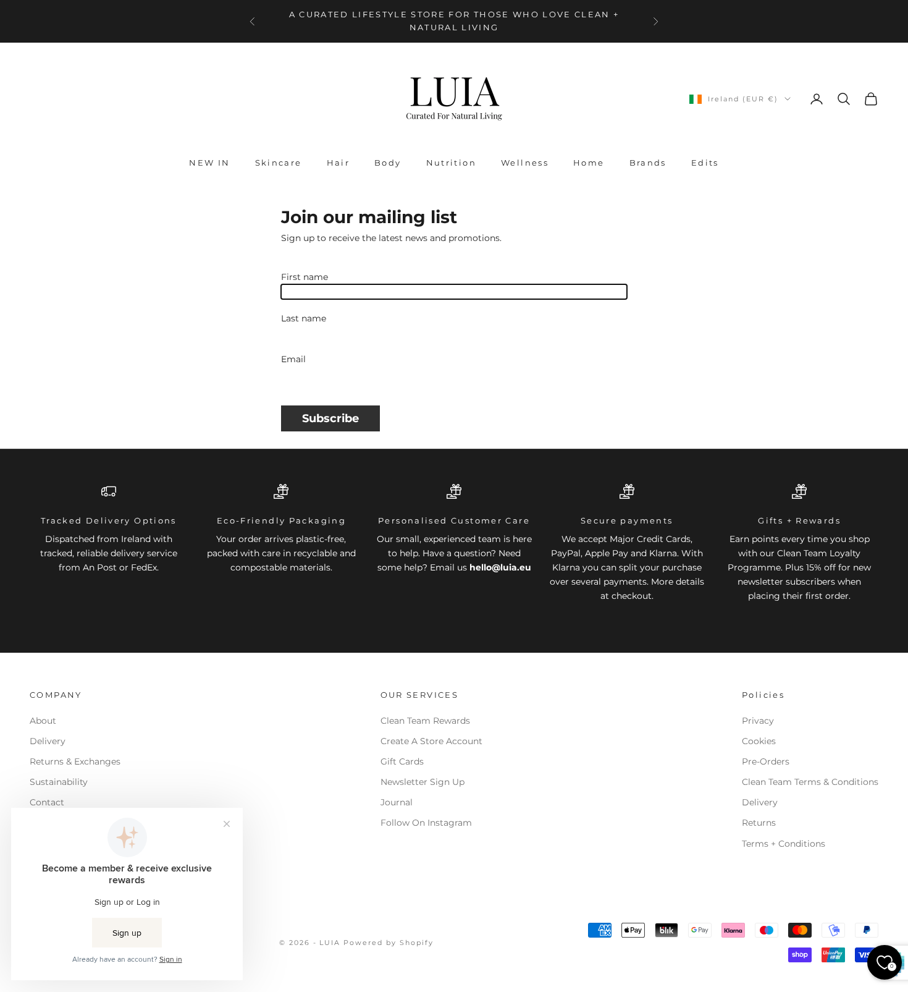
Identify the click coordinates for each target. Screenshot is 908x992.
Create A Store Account (431, 741)
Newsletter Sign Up (422, 781)
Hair (338, 162)
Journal (396, 802)
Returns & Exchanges (75, 761)
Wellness (525, 162)
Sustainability (59, 781)
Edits (705, 162)
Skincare (278, 162)
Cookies (759, 741)
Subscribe (330, 418)
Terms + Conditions (783, 843)
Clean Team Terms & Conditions (810, 781)
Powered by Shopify (388, 942)
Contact (47, 802)
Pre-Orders (765, 761)
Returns (759, 822)
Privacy (758, 720)
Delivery (47, 741)
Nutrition (451, 162)
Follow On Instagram (426, 822)
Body (387, 162)
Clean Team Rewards (425, 720)
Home (589, 162)
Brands (647, 162)
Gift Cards (402, 761)
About (43, 720)
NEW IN (209, 162)
